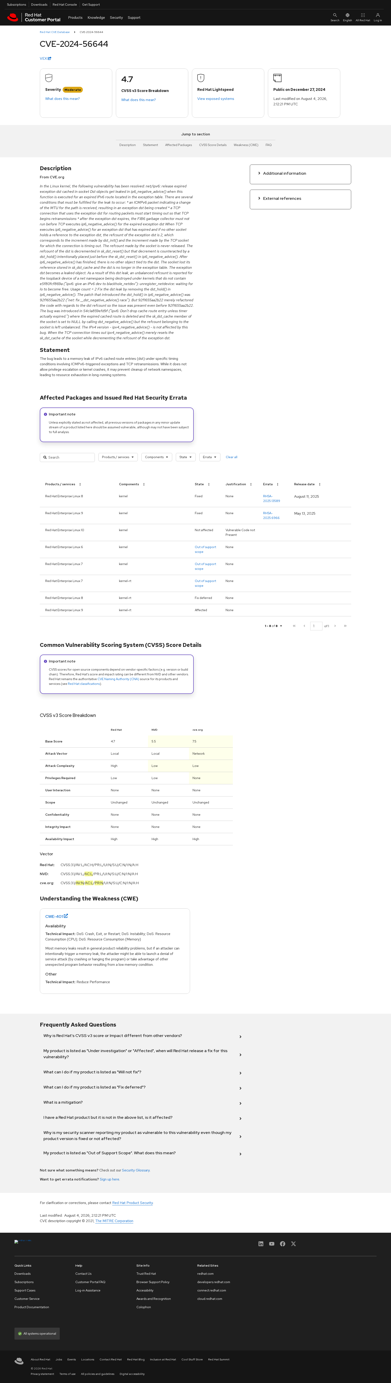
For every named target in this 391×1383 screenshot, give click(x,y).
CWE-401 (54, 916)
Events (71, 1359)
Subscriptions (16, 4)
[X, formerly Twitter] (293, 1245)
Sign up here (109, 1179)
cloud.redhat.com (209, 1299)
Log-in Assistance (87, 1290)
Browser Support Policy (152, 1282)
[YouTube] (271, 1245)
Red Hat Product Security (132, 1202)
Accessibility (144, 1290)
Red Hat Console (65, 4)
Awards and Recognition (153, 1299)
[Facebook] (282, 1245)
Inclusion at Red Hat (163, 1359)
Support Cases (24, 1290)
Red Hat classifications (84, 684)
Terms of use (68, 1374)
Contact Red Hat (111, 1359)
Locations (87, 1359)
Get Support (91, 4)
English (347, 20)
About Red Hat (40, 1359)
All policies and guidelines (97, 1374)
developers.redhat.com (213, 1282)
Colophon (143, 1307)
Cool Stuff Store (192, 1359)
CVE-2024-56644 (91, 32)
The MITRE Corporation (114, 1220)
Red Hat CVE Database (55, 32)
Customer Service (27, 1299)
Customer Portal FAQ (90, 1282)
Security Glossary (136, 1170)
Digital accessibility (132, 1374)
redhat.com (205, 1274)
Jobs (59, 1359)
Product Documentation (31, 1307)
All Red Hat (363, 20)
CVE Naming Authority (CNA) (118, 679)
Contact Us (83, 1274)
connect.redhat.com (211, 1290)
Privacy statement (42, 1374)
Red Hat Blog (136, 1359)
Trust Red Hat (146, 1274)
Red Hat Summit (218, 1359)
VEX (44, 58)
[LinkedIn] (261, 1245)
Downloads (39, 4)
